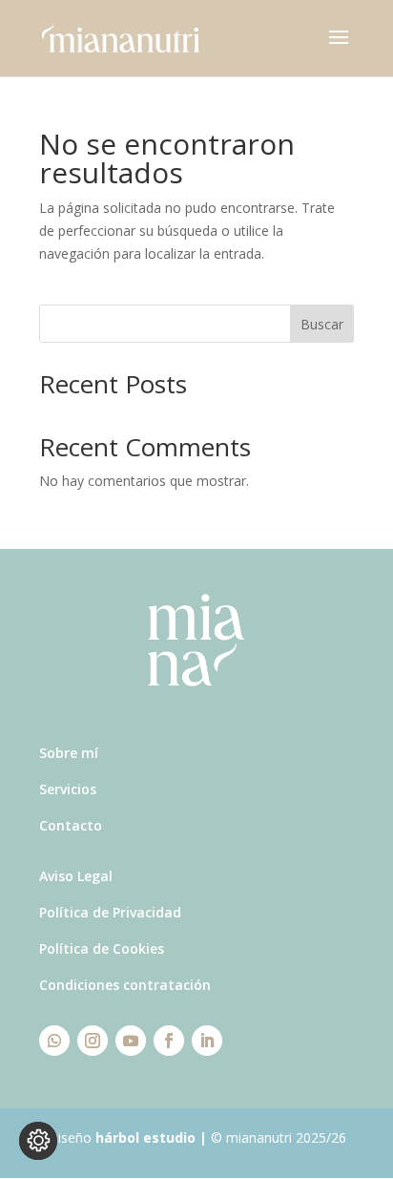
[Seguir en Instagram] (92, 1040)
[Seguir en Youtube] (130, 1040)
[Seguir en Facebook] (169, 1040)
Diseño (122, 1137)
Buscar (321, 324)
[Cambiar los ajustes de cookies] (38, 1141)
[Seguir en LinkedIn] (207, 1040)
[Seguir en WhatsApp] (54, 1040)
